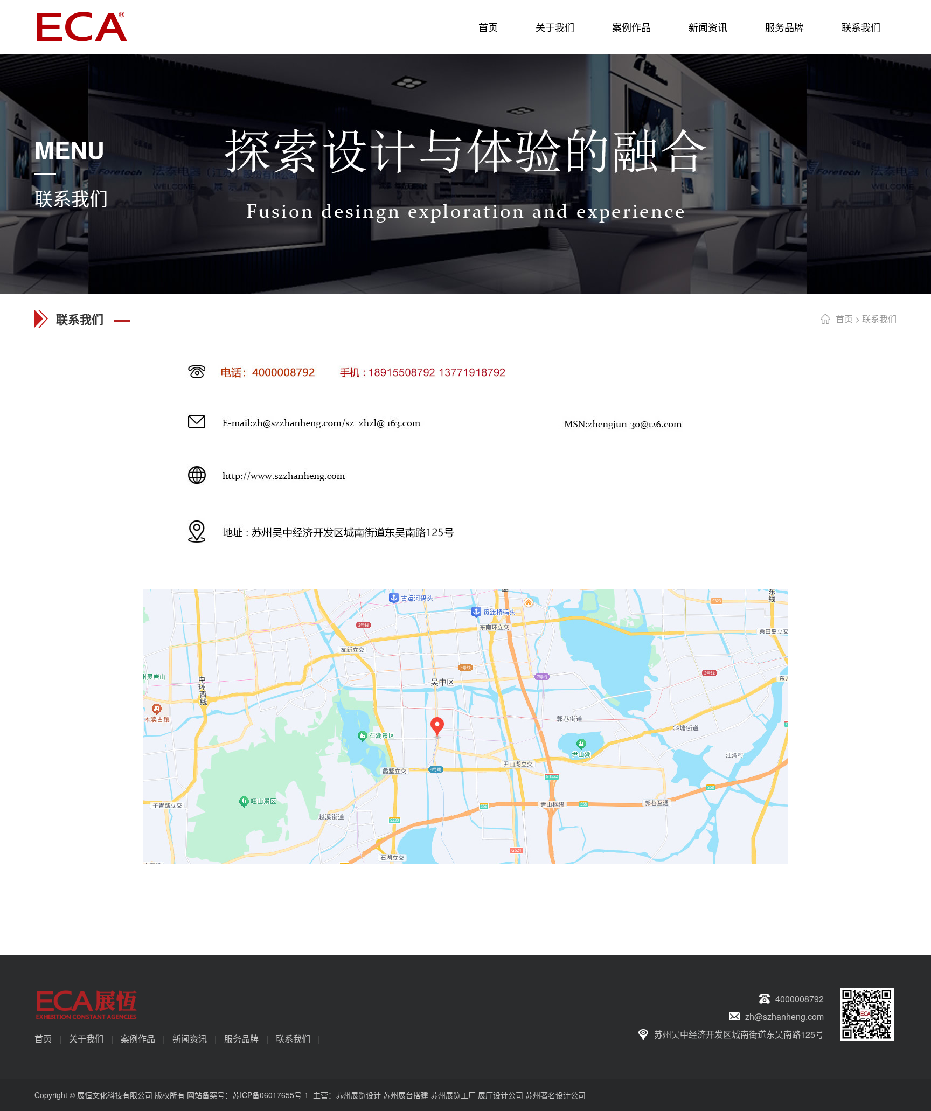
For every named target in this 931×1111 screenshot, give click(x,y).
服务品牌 (784, 27)
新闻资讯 (708, 27)
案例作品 (631, 27)
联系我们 (861, 27)
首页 (488, 27)
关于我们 (555, 27)
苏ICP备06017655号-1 (270, 1094)
